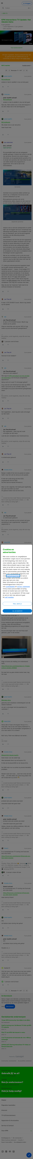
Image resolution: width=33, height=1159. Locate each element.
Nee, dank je (17, 604)
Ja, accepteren (17, 611)
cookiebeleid (10, 586)
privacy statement (23, 586)
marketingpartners (13, 576)
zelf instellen (9, 597)
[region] (16, 579)
